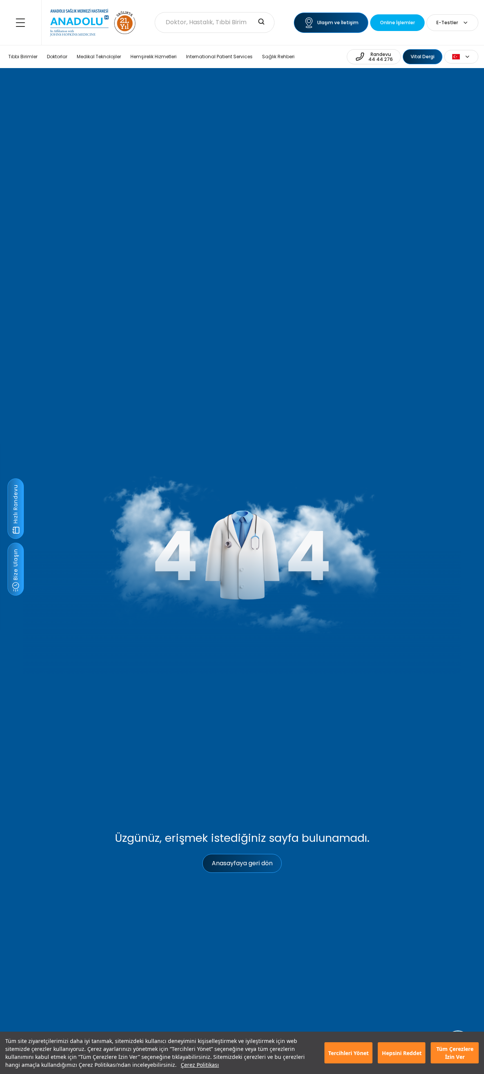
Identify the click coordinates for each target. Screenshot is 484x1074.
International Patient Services (219, 56)
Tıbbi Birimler (22, 56)
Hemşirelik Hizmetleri (153, 56)
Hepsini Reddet (402, 1053)
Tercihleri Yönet (348, 1053)
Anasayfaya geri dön (242, 863)
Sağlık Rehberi (278, 56)
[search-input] (261, 22)
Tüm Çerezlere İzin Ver (454, 1052)
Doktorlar (57, 56)
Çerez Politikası (200, 1064)
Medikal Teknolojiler (99, 56)
